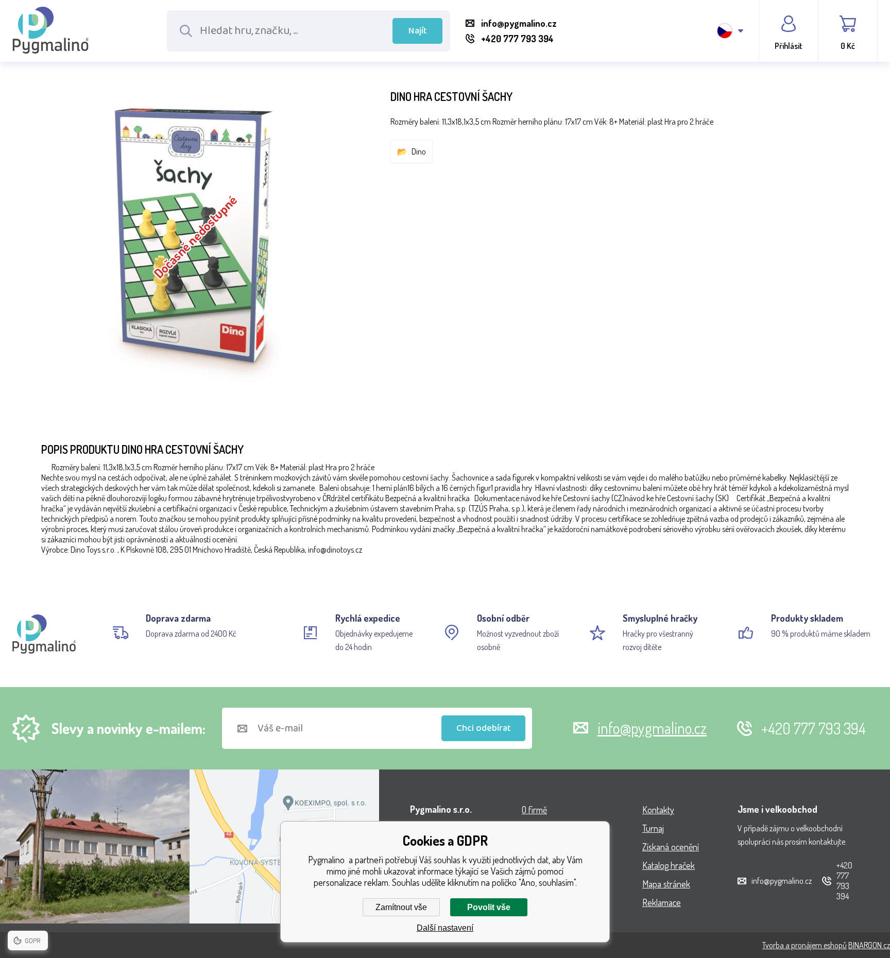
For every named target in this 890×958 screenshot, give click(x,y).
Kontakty (658, 809)
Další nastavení (445, 927)
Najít (417, 31)
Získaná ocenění (670, 846)
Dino (419, 151)
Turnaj (653, 828)
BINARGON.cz (869, 945)
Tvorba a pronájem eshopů (804, 945)
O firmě (534, 809)
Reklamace (661, 902)
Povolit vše (488, 907)
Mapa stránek (666, 883)
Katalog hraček (668, 865)
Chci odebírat (483, 728)
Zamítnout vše (401, 907)
